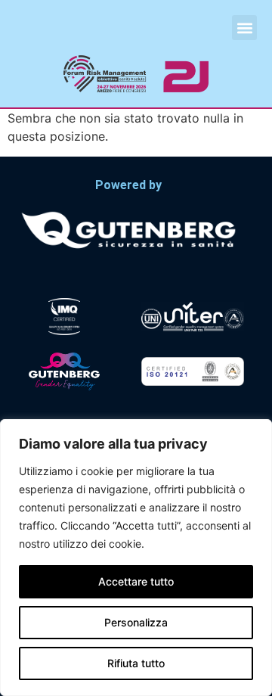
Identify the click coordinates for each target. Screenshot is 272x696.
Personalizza (136, 622)
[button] (244, 27)
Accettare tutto (136, 581)
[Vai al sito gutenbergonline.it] (128, 229)
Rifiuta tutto (136, 663)
